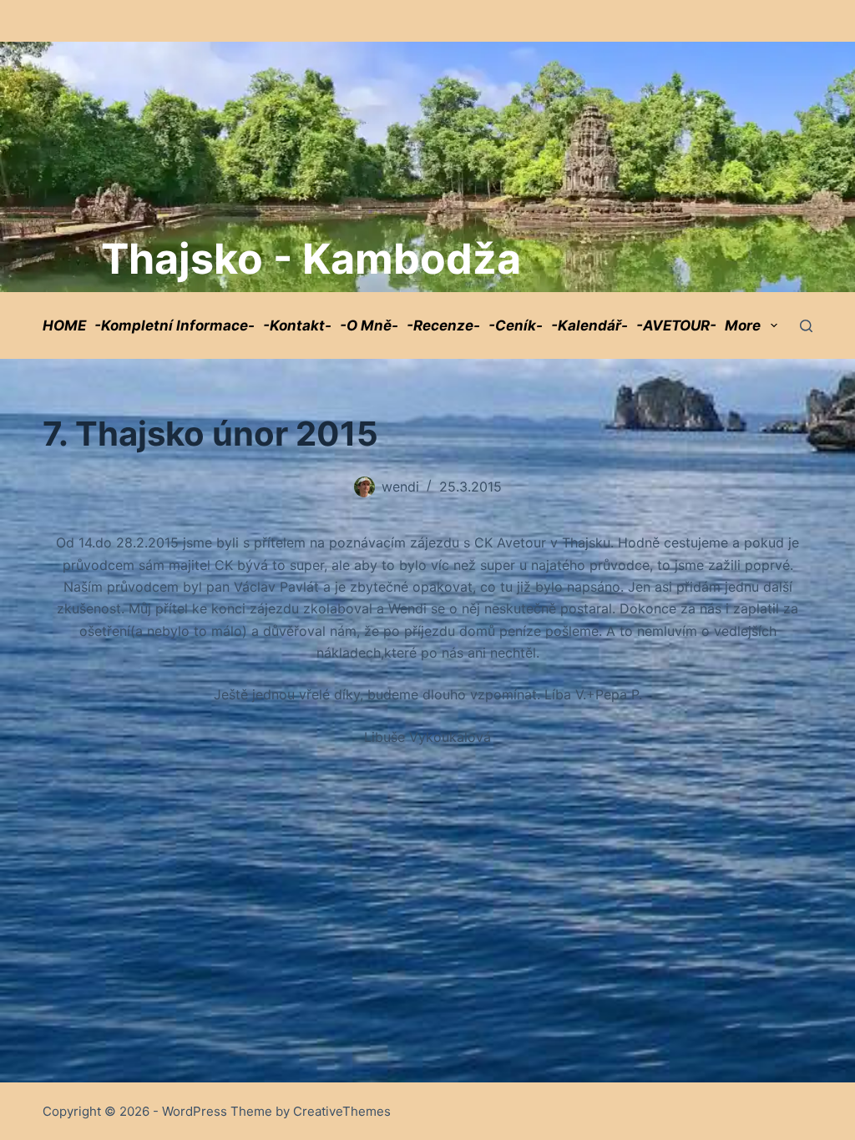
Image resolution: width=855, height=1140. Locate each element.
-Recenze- (443, 325)
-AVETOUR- (676, 325)
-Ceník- (515, 325)
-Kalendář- (589, 325)
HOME (64, 325)
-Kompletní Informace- (174, 325)
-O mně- (369, 325)
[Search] (806, 326)
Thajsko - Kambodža (311, 259)
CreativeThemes (342, 1111)
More (743, 325)
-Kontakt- (297, 325)
